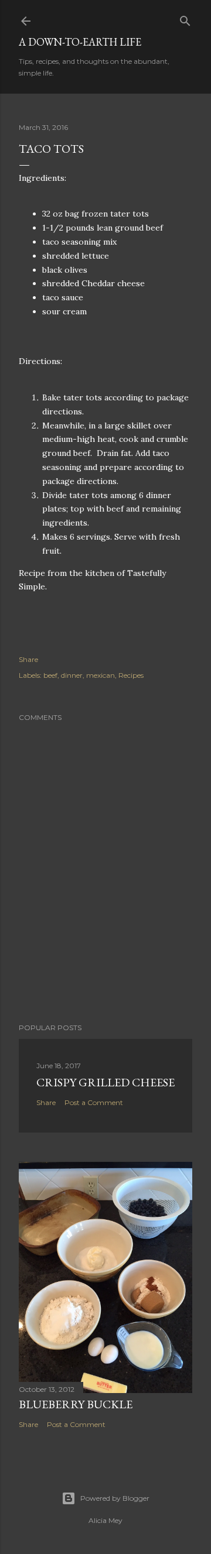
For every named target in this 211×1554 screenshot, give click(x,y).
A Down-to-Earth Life (80, 42)
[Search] (185, 18)
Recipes (131, 675)
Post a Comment (93, 1102)
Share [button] (28, 659)
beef (50, 675)
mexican (100, 675)
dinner (72, 675)
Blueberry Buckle (75, 1404)
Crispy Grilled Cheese (105, 1082)
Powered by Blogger (114, 1498)
